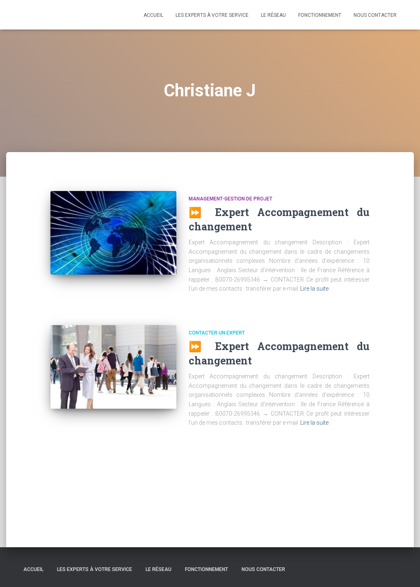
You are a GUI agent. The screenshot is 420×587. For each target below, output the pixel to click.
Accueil (153, 15)
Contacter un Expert (217, 333)
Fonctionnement (319, 15)
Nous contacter (375, 15)
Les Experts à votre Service (212, 15)
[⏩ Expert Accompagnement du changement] (113, 233)
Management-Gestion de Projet (230, 199)
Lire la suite (314, 288)
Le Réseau (273, 15)
